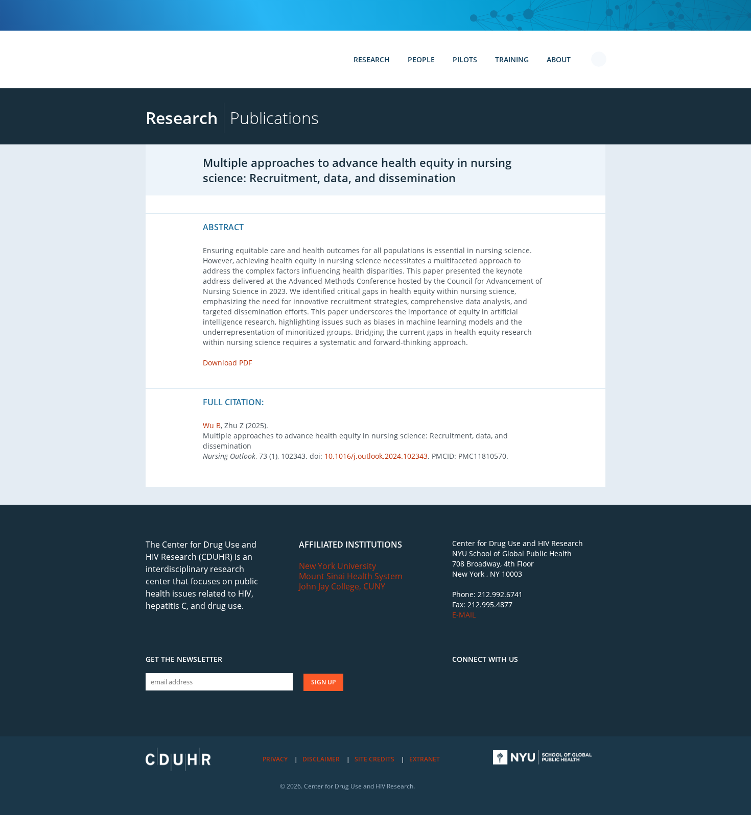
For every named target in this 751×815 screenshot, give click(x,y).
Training (512, 59)
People (421, 59)
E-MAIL (464, 615)
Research (372, 59)
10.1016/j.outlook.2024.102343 (376, 456)
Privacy (275, 759)
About (559, 59)
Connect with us (485, 659)
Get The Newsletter (184, 659)
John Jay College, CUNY (342, 586)
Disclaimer (321, 759)
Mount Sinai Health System (351, 576)
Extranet (424, 759)
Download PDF (227, 362)
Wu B (212, 425)
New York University (337, 566)
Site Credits (374, 759)
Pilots (465, 59)
